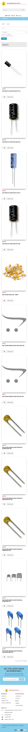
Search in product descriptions (8, 35)
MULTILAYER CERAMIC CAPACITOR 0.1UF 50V (13, 396)
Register (9, 15)
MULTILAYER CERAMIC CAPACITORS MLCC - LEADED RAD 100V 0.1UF (12, 651)
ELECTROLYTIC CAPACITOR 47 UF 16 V (11, 193)
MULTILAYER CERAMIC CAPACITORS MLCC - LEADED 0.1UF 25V (12, 549)
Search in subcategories (7, 34)
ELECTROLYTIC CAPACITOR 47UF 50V (11, 243)
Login (13, 15)
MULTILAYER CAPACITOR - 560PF (10, 294)
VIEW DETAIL (11, 97)
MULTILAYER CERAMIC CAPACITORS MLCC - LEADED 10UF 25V (12, 600)
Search (8, 24)
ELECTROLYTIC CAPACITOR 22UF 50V (11, 142)
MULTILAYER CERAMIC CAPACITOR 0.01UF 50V (13, 345)
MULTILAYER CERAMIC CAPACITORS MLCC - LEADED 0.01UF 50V (12, 448)
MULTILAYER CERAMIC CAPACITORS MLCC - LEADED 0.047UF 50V (12, 499)
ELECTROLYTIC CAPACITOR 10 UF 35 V (11, 91)
